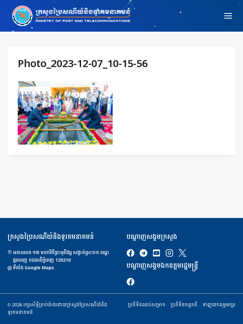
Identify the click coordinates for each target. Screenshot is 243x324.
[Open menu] (228, 15)
